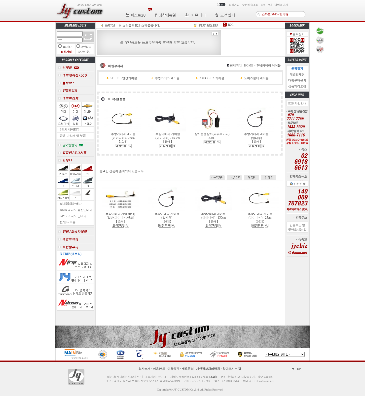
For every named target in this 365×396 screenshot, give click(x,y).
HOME (248, 65)
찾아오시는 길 (231, 368)
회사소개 (144, 368)
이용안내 (159, 368)
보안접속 (85, 46)
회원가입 (234, 4)
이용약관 (173, 368)
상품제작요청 (297, 86)
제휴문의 (188, 368)
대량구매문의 (297, 80)
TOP (297, 369)
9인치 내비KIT (69, 129)
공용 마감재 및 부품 (73, 135)
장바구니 (266, 4)
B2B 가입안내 (297, 103)
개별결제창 (297, 74)
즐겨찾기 (298, 34)
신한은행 (300, 184)
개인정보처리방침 (208, 368)
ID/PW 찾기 (85, 51)
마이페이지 (281, 4)
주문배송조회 (250, 4)
